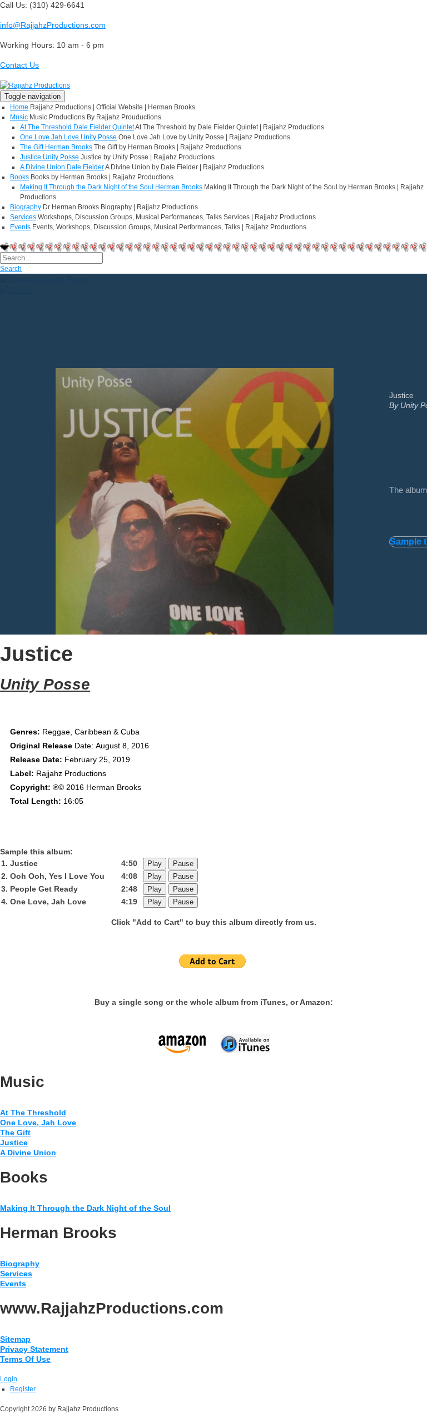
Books (19, 177)
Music (19, 117)
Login (8, 1379)
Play (154, 863)
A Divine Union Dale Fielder (62, 167)
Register (23, 1389)
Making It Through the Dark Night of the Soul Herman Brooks (111, 187)
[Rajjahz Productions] (35, 85)
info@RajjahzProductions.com (53, 25)
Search (11, 269)
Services (23, 217)
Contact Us (19, 65)
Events (20, 227)
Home (19, 107)
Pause (183, 863)
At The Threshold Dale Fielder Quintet (77, 127)
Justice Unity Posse (49, 157)
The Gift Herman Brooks (56, 147)
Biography (25, 207)
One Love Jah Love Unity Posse (68, 137)
